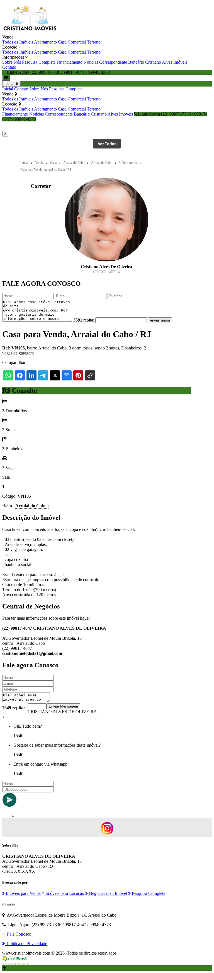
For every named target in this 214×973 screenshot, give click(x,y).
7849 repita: (13, 707)
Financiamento (69, 62)
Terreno (94, 42)
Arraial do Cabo (32, 505)
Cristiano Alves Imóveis (166, 62)
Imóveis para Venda (23, 893)
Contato (9, 67)
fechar (10, 84)
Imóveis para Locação (64, 893)
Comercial (77, 42)
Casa (62, 42)
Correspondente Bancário (121, 62)
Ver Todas (107, 144)
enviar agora (160, 320)
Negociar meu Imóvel (107, 893)
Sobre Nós (11, 62)
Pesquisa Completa (38, 62)
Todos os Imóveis (17, 42)
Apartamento (45, 42)
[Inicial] (30, 32)
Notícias (91, 62)
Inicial (7, 89)
